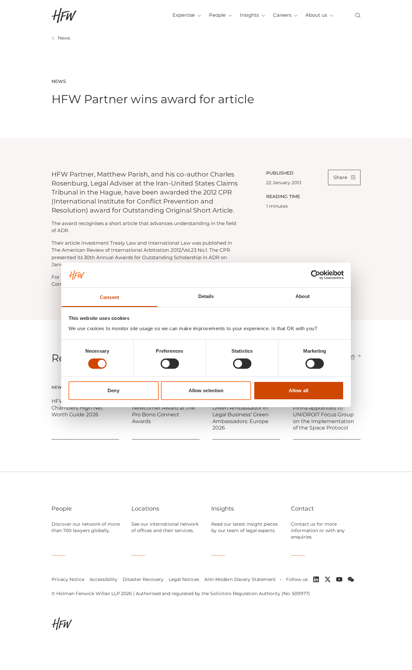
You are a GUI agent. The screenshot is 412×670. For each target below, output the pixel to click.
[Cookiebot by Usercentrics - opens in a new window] (315, 275)
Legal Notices (184, 579)
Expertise (184, 15)
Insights (249, 15)
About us (316, 15)
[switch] (170, 363)
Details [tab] (206, 296)
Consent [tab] (109, 297)
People (217, 15)
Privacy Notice (68, 579)
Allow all (298, 390)
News (64, 38)
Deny (113, 390)
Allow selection (206, 390)
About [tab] (302, 296)
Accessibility (103, 579)
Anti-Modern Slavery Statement (240, 579)
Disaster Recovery (143, 579)
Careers (282, 15)
